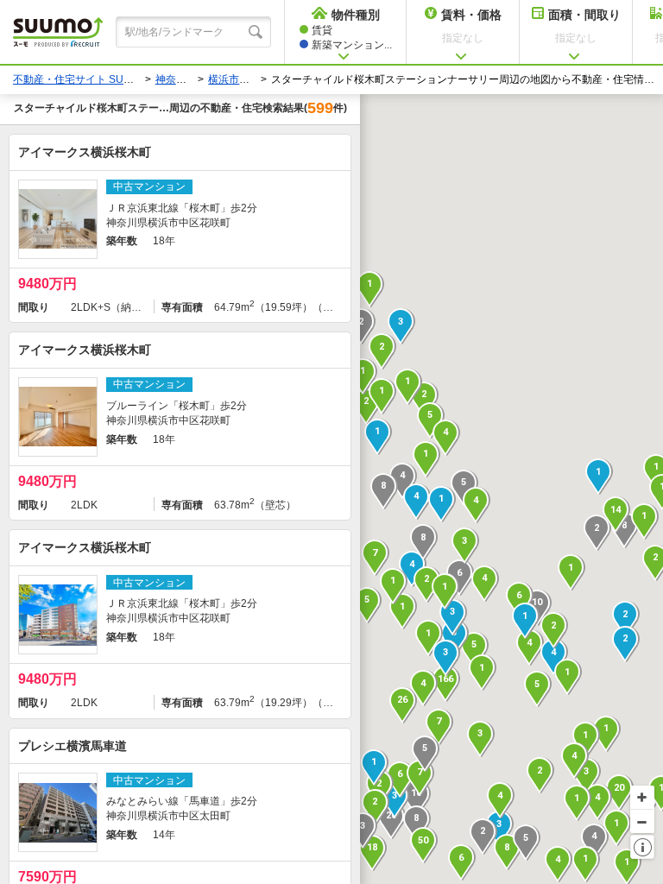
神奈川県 (176, 79)
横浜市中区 (234, 79)
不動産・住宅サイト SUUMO (80, 79)
